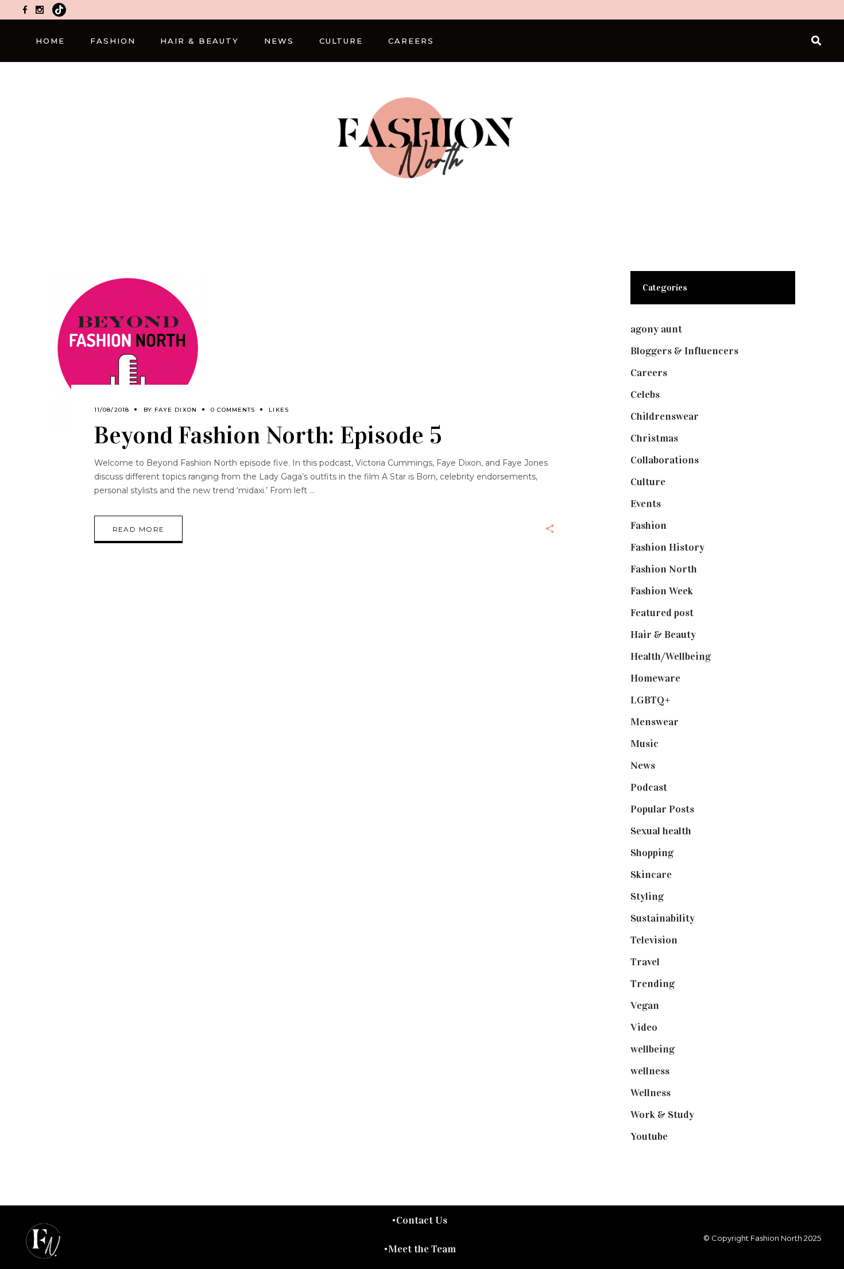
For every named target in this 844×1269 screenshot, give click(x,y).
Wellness (650, 1092)
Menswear (654, 721)
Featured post (662, 612)
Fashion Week (661, 591)
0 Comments (233, 409)
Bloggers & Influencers (684, 351)
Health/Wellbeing (670, 656)
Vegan (644, 1005)
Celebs (645, 394)
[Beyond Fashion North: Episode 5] (128, 350)
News (642, 765)
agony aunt (656, 329)
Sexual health (660, 831)
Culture (647, 481)
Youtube (649, 1136)
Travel (645, 961)
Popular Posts (662, 809)
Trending (652, 983)
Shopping (651, 852)
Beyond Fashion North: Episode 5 (268, 435)
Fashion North (663, 569)
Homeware (655, 678)
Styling (647, 896)
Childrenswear (664, 416)
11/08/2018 (112, 409)
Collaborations (664, 460)
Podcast (648, 787)
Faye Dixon (175, 409)
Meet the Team (422, 1249)
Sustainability (662, 918)
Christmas (654, 438)
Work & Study (662, 1114)
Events (645, 503)
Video (643, 1027)
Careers (648, 372)
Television (653, 940)
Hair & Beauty (663, 634)
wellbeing (652, 1049)
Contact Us (421, 1220)
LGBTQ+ (650, 700)
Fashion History (667, 547)
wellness (649, 1071)
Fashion (648, 525)
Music (644, 743)
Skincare (651, 874)
